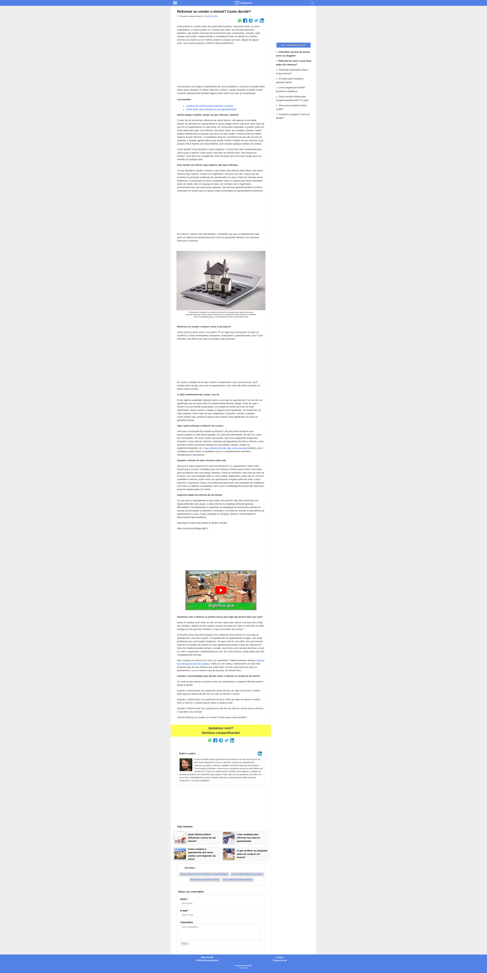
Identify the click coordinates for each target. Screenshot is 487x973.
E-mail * (184, 910)
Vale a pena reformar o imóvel (238, 880)
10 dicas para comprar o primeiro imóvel (290, 80)
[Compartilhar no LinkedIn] (262, 21)
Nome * (184, 899)
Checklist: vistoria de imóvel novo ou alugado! (293, 54)
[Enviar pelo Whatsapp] (240, 21)
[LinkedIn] (260, 754)
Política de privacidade (207, 960)
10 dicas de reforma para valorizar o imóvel (209, 106)
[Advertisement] (221, 65)
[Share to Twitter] (256, 21)
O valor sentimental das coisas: (247, 874)
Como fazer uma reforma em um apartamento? (211, 109)
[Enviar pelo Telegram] (251, 21)
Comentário (186, 922)
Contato (280, 957)
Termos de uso (280, 960)
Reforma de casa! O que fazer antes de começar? (294, 62)
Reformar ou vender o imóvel (204, 880)
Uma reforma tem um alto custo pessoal (225, 448)
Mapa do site (207, 957)
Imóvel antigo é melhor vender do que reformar (204, 874)
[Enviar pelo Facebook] (245, 21)
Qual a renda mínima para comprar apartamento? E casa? (292, 98)
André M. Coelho (211, 16)
